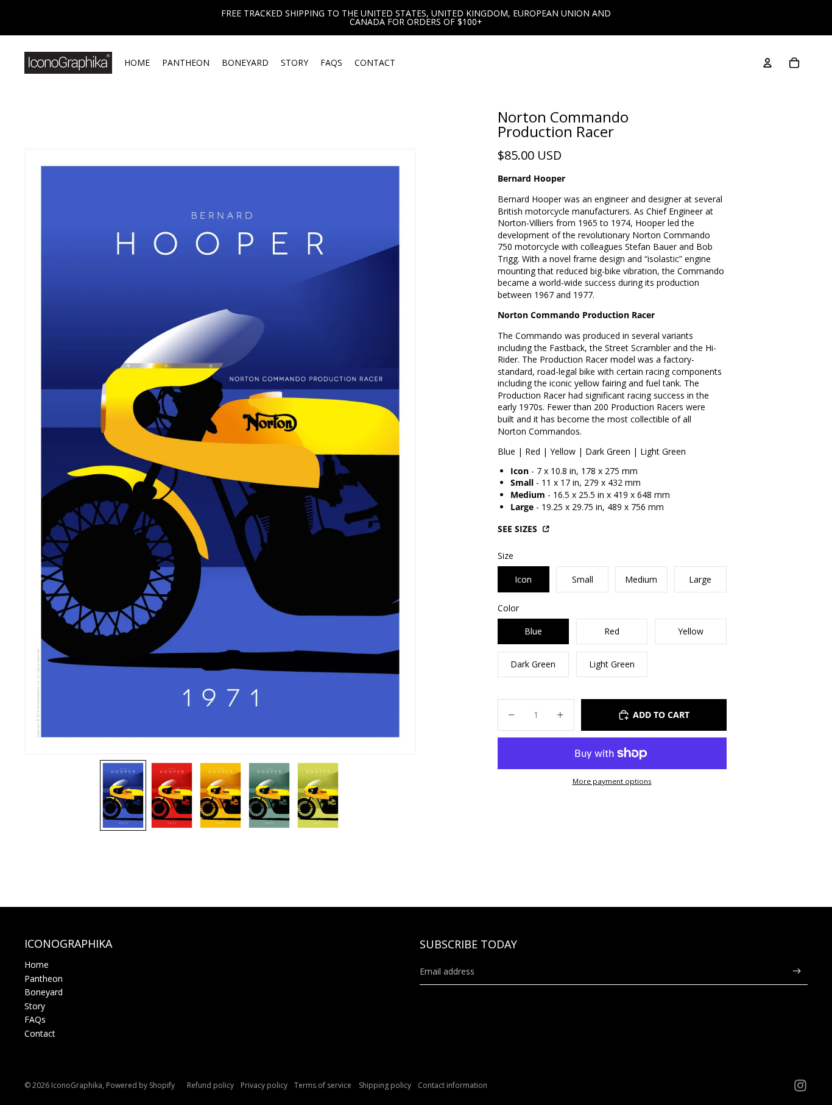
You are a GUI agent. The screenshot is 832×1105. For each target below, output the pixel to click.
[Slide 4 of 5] (269, 795)
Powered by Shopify (140, 1085)
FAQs (35, 1019)
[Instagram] (800, 1085)
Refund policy (210, 1085)
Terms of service (322, 1085)
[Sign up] (797, 971)
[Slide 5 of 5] (318, 795)
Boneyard (43, 992)
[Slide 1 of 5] (123, 795)
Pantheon (43, 978)
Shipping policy (385, 1085)
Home (36, 964)
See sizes (519, 529)
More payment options (612, 781)
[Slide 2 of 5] (172, 795)
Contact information (452, 1085)
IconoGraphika (76, 1085)
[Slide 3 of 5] (220, 795)
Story (34, 1006)
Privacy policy (264, 1085)
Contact (39, 1033)
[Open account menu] (767, 62)
